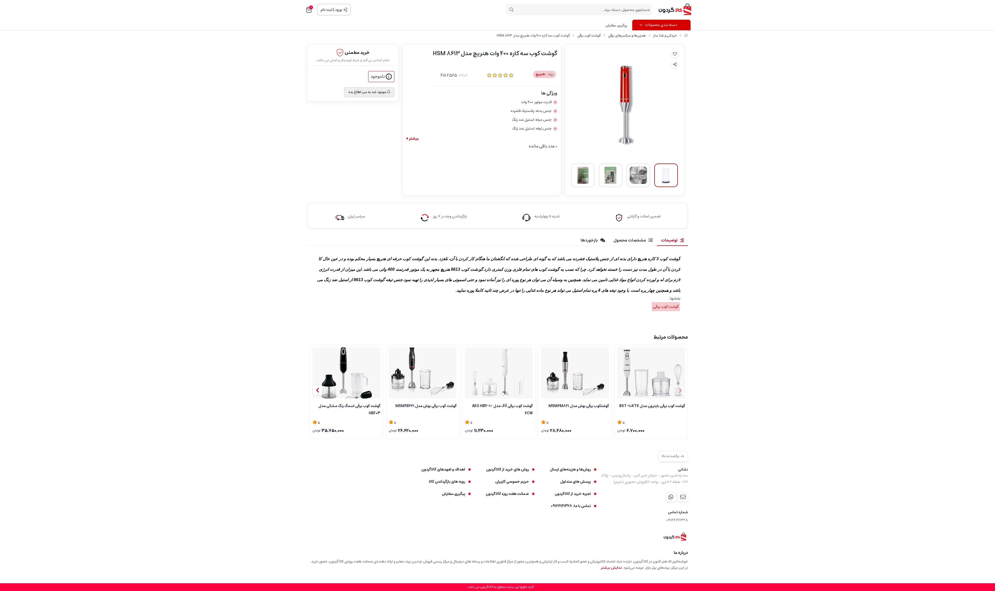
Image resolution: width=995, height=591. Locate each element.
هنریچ (544, 74)
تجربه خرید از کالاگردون (573, 493)
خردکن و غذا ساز (665, 36)
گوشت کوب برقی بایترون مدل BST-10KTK (652, 406)
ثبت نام (326, 10)
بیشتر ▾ (412, 139)
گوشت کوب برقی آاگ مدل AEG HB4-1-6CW (502, 409)
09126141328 (677, 520)
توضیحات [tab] (669, 240)
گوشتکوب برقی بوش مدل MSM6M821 (579, 406)
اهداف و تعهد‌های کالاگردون (443, 469)
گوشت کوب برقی (589, 36)
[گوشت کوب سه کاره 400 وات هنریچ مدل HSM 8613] (675, 537)
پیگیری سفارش (616, 26)
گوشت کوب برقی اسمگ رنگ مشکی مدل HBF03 (349, 409)
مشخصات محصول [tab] (629, 240)
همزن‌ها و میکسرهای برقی (627, 36)
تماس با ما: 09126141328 (571, 506)
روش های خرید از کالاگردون (507, 469)
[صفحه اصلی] (686, 36)
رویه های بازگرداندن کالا (447, 481)
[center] (511, 9)
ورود (338, 10)
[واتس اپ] (671, 497)
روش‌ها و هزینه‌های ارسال (570, 469)
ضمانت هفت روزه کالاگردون (507, 493)
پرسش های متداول (575, 481)
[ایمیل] (683, 497)
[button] (317, 390)
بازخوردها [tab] (589, 240)
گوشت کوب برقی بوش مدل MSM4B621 (426, 406)
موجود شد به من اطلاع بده (368, 92)
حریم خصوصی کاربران (512, 481)
